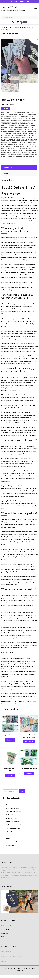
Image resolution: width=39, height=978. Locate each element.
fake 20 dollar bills (16, 129)
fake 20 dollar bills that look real (20, 131)
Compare (6, 108)
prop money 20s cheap (28, 139)
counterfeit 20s (23, 122)
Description (8, 167)
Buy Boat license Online (12, 808)
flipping (8, 838)
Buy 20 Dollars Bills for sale (10, 198)
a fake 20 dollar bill (26, 114)
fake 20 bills (23, 127)
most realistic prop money (16, 137)
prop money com (22, 141)
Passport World (9, 7)
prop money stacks (10, 144)
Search (22, 791)
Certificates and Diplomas (13, 828)
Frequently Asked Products (14, 841)
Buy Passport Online (12, 818)
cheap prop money (29, 118)
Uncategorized (10, 845)
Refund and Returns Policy (9, 926)
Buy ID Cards (9, 815)
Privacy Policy (5, 933)
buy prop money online (14, 118)
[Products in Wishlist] (15, 22)
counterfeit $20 (7, 120)
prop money (16, 139)
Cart (28, 1)
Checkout (22, 1)
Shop (2, 936)
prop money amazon (8, 141)
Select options (29, 741)
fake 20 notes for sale (17, 133)
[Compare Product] (18, 22)
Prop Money (25, 701)
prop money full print (15, 143)
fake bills (11, 135)
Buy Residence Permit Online (14, 825)
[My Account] (13, 22)
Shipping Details (6, 929)
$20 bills (30, 112)
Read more (10, 740)
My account (14, 1)
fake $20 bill (15, 127)
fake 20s (28, 133)
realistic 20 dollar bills (9, 150)
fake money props (21, 135)
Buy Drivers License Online (13, 811)
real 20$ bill (15, 148)
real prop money (26, 148)
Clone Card (9, 831)
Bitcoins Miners (10, 804)
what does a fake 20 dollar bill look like (19, 156)
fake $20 (7, 127)
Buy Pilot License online (12, 821)
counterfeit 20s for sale (10, 124)
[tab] (19, 167)
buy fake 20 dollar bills (18, 116)
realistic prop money (12, 152)
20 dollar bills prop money (16, 658)
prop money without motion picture (18, 146)
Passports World (25, 198)
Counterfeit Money (16, 112)
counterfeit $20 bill (20, 120)
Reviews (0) (7, 173)
